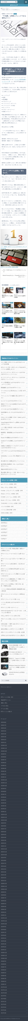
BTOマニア (14, 5)
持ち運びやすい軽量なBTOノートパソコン (13, 461)
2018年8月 (3, 964)
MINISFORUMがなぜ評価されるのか (17, 673)
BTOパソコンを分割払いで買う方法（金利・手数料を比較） (12, 585)
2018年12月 (4, 952)
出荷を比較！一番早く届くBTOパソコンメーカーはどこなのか (13, 624)
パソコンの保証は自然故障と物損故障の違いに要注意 (13, 590)
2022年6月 (3, 831)
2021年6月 (3, 866)
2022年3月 (3, 840)
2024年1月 (3, 777)
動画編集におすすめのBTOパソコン (11, 387)
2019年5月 (3, 938)
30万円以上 (4, 522)
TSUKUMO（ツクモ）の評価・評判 (11, 503)
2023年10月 (4, 785)
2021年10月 (4, 854)
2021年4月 (3, 872)
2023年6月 (3, 797)
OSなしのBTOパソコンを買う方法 (10, 615)
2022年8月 (3, 826)
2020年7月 (3, 898)
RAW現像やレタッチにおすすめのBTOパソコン (13, 413)
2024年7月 (3, 759)
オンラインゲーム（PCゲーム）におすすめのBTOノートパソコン (13, 378)
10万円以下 (4, 535)
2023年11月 (4, 782)
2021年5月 (3, 869)
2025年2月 (3, 739)
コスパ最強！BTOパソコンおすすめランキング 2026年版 (13, 363)
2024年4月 (3, 768)
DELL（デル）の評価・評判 (8, 487)
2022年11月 (4, 817)
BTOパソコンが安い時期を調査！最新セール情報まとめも (13, 549)
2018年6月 (3, 969)
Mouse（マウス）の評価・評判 (9, 493)
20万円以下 (4, 529)
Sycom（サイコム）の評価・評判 (10, 500)
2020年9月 (3, 892)
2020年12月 (4, 883)
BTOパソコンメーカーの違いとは (10, 599)
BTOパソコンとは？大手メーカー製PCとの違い (13, 559)
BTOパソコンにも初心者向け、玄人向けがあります (13, 564)
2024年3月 (3, 771)
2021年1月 (3, 880)
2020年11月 (4, 886)
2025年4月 (3, 733)
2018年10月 (4, 958)
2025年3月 (3, 736)
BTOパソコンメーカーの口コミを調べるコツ (13, 554)
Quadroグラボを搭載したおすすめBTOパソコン (13, 441)
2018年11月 (4, 955)
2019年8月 (3, 929)
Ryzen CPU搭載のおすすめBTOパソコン (12, 437)
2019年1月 (3, 949)
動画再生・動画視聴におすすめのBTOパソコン (13, 433)
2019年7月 (3, 932)
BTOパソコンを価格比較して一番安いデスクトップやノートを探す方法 (13, 580)
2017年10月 (4, 993)
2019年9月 (3, 926)
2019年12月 (4, 918)
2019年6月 (3, 935)
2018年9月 (3, 961)
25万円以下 (4, 526)
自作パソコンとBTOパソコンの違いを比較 (13, 632)
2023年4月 (3, 803)
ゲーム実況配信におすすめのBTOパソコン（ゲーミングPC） (13, 383)
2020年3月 (3, 909)
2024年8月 (3, 757)
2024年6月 (3, 762)
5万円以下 (4, 538)
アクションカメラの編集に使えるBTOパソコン (13, 396)
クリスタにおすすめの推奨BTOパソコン (12, 409)
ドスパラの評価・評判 (7, 506)
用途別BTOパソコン (6, 700)
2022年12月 (4, 814)
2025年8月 (3, 722)
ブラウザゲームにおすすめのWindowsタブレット (13, 451)
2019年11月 (4, 921)
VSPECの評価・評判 (6, 513)
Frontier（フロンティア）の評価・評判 (12, 490)
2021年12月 (4, 849)
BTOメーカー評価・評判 (7, 697)
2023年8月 (3, 791)
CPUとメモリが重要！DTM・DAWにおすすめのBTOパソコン (13, 418)
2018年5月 (3, 972)
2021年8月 (3, 860)
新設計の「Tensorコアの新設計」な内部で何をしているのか (17, 660)
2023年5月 (3, 800)
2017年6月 (3, 1004)
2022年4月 (3, 837)
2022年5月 (3, 834)
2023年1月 (3, 811)
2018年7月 (3, 967)
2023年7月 (3, 794)
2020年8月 (3, 895)
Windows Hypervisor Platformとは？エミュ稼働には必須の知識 (17, 667)
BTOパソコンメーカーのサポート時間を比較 (13, 595)
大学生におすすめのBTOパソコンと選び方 (13, 635)
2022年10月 (4, 820)
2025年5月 (3, 731)
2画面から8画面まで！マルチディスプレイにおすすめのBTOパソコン (13, 446)
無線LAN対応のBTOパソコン (9, 469)
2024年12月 (4, 745)
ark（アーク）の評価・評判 (8, 484)
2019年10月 (4, 923)
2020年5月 (3, 903)
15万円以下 (4, 532)
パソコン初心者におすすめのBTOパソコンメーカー (13, 603)
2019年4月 (3, 941)
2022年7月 (3, 828)
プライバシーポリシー (6, 687)
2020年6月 (3, 900)
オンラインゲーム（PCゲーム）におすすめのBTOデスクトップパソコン (13, 373)
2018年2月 (3, 981)
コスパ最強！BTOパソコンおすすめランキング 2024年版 (14, 247)
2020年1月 (3, 915)
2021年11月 (4, 851)
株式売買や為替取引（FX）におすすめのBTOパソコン (12, 465)
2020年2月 (3, 912)
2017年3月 (3, 1013)
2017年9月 (3, 995)
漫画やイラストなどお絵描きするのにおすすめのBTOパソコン (13, 405)
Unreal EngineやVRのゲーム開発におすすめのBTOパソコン (13, 423)
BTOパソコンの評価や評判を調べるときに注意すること (13, 569)
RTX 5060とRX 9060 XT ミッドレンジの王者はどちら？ (17, 653)
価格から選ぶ (4, 703)
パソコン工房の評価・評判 (8, 509)
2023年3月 (3, 805)
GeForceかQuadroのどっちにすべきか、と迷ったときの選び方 (13, 611)
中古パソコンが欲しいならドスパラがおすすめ (13, 619)
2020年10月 (4, 889)
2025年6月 (3, 728)
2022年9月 (3, 823)
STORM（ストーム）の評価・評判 (10, 497)
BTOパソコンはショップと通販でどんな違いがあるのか (13, 574)
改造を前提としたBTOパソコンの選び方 (12, 629)
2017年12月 (4, 987)
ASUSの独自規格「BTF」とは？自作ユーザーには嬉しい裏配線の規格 (17, 647)
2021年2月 (3, 877)
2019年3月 (3, 944)
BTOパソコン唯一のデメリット (10, 607)
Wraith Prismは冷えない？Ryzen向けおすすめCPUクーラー (14, 276)
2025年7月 (3, 725)
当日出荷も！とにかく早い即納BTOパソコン (13, 456)
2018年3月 (3, 978)
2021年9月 (3, 857)
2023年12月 (4, 780)
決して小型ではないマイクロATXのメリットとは (14, 270)
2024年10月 (4, 751)
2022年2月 (3, 843)
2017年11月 (4, 990)
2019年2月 (3, 946)
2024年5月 (3, 765)
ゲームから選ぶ (5, 708)
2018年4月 (3, 975)
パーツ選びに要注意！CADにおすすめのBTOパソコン (12, 428)
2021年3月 (3, 874)
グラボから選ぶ (5, 705)
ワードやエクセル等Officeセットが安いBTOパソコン (13, 391)
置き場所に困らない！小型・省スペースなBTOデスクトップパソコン (13, 473)
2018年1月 (3, 984)
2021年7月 (3, 863)
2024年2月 (3, 774)
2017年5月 (3, 1007)
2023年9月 (3, 788)
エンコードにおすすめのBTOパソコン (11, 401)
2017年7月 (3, 1001)
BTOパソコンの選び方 (6, 711)
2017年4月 (3, 1010)
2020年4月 (3, 906)
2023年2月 (3, 808)
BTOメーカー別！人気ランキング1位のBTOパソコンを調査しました (13, 368)
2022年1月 (3, 846)
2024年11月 (4, 748)
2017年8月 (3, 998)
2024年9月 (3, 754)
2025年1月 (3, 742)
